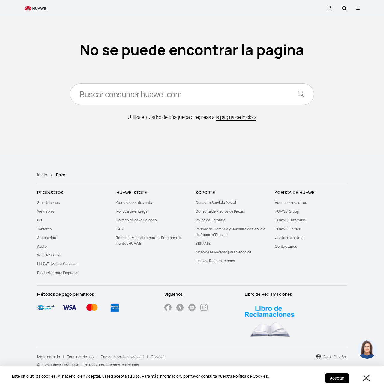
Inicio (42, 175)
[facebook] (168, 308)
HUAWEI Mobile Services (57, 263)
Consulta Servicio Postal (216, 202)
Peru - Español (335, 356)
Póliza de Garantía (211, 220)
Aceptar (337, 378)
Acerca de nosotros (291, 202)
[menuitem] (73, 203)
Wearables (46, 211)
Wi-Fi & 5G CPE (49, 255)
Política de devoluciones (136, 220)
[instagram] (204, 308)
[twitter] (180, 308)
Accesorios (46, 237)
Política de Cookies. (251, 376)
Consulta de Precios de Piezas (220, 211)
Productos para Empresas (58, 272)
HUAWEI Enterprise (290, 220)
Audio (42, 246)
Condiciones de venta (134, 202)
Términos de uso (80, 356)
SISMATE (203, 243)
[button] (329, 8)
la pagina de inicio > (236, 117)
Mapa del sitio (48, 356)
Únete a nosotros (289, 237)
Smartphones (48, 202)
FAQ (119, 229)
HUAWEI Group (287, 211)
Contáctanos (286, 246)
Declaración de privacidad (122, 356)
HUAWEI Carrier (287, 229)
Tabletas (44, 229)
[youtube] (192, 308)
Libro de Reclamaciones (215, 260)
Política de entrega (132, 211)
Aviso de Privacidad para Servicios (223, 252)
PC (39, 220)
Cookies (157, 356)
